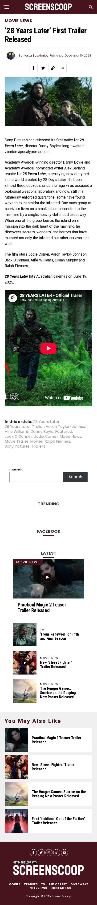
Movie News (70, 436)
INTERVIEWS (37, 888)
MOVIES (14, 884)
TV (43, 884)
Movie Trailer (16, 441)
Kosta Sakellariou (36, 56)
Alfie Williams (17, 431)
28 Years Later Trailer (24, 427)
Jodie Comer (46, 436)
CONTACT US (60, 888)
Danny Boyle (41, 431)
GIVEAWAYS (79, 884)
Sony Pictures (17, 446)
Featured (63, 431)
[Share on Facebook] (33, 68)
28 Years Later (46, 422)
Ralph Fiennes (57, 441)
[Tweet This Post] (43, 68)
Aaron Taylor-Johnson (67, 427)
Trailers (38, 446)
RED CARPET (57, 884)
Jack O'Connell (18, 436)
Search (16, 470)
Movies (36, 441)
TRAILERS (31, 884)
